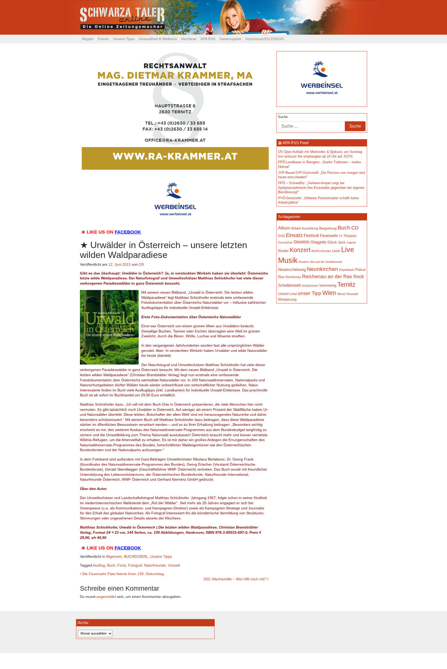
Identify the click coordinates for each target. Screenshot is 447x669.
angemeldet (106, 596)
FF (341, 235)
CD (355, 228)
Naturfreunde (155, 565)
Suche (283, 117)
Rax (281, 277)
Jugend (351, 242)
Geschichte (285, 242)
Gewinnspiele (230, 39)
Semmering (327, 285)
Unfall (293, 293)
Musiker (304, 261)
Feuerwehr (329, 236)
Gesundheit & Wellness (158, 39)
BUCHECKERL (136, 556)
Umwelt (174, 565)
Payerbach (346, 270)
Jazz (341, 242)
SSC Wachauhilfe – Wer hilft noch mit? (235, 579)
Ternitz (346, 284)
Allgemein (114, 556)
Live (347, 250)
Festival (311, 235)
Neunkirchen (322, 269)
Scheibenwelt (289, 285)
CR (141, 264)
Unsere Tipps (124, 39)
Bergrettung (328, 228)
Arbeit (296, 228)
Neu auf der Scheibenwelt (326, 261)
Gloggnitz (318, 242)
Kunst (315, 251)
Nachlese (188, 39)
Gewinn (301, 241)
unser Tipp (309, 293)
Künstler (326, 250)
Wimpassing (287, 299)
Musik (288, 260)
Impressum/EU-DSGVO (264, 39)
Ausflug (99, 565)
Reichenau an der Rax (327, 276)
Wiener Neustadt (347, 293)
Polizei (360, 270)
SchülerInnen (310, 285)
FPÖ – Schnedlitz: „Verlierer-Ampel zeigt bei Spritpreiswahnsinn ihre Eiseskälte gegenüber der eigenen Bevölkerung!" (321, 187)
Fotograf (135, 565)
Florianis (350, 236)
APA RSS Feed (295, 142)
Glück (332, 242)
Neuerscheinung (292, 269)
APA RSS (207, 39)
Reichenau (293, 277)
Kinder (283, 251)
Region (88, 39)
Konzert (300, 250)
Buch (111, 565)
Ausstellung (310, 228)
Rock (358, 276)
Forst (121, 565)
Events (103, 39)
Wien (329, 292)
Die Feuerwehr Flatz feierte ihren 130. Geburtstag (122, 574)
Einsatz (294, 235)
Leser (336, 251)
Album (284, 228)
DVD (281, 235)
